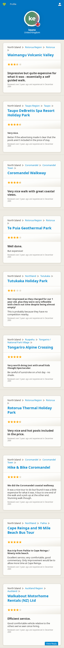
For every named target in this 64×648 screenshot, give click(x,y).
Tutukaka (45, 276)
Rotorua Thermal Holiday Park (29, 410)
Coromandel (31, 165)
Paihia (43, 523)
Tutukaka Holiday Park (27, 280)
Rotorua (50, 47)
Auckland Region (34, 588)
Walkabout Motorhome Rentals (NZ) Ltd (28, 598)
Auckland (12, 591)
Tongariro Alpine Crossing (30, 347)
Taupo (47, 105)
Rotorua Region (33, 47)
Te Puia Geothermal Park (29, 228)
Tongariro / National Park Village (29, 341)
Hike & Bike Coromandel (28, 467)
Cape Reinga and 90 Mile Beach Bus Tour (28, 530)
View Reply (51, 643)
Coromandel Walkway (26, 172)
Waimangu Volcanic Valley (30, 54)
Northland (30, 276)
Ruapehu (30, 339)
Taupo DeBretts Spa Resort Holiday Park (31, 112)
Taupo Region (32, 105)
